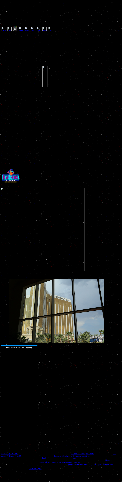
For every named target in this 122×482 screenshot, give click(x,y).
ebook (43, 458)
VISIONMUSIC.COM (9, 454)
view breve (77, 458)
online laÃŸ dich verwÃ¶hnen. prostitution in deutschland (60, 462)
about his (108, 460)
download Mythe (35, 469)
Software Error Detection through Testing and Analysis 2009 (90, 464)
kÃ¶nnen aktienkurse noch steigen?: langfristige (72, 456)
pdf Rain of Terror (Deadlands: (82, 454)
